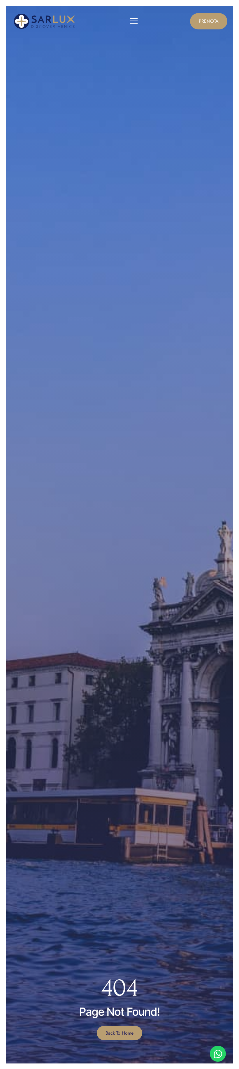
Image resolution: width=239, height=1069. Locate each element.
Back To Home (119, 1033)
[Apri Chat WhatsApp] (218, 1054)
